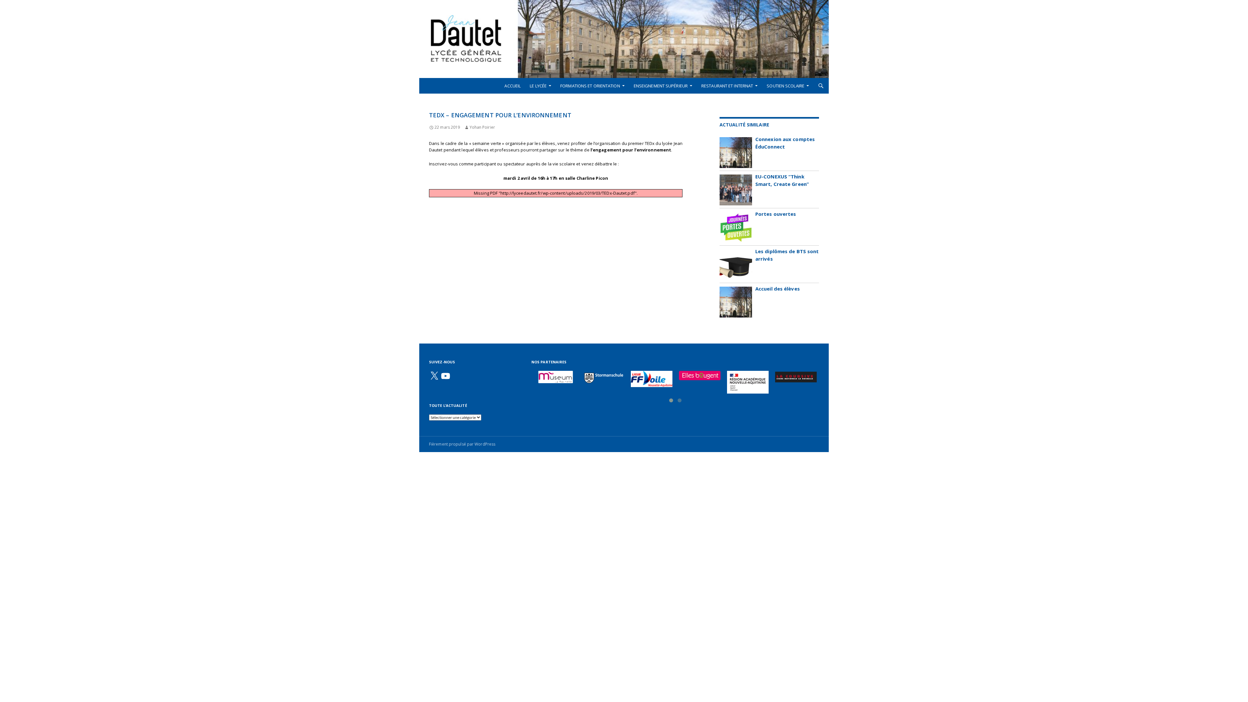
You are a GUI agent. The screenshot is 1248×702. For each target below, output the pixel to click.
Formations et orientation (590, 86)
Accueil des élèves (777, 288)
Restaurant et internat (727, 86)
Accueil (512, 86)
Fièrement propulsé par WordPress (462, 444)
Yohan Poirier (482, 127)
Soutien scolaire (785, 86)
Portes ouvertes (775, 214)
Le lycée (538, 86)
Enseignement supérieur (661, 86)
